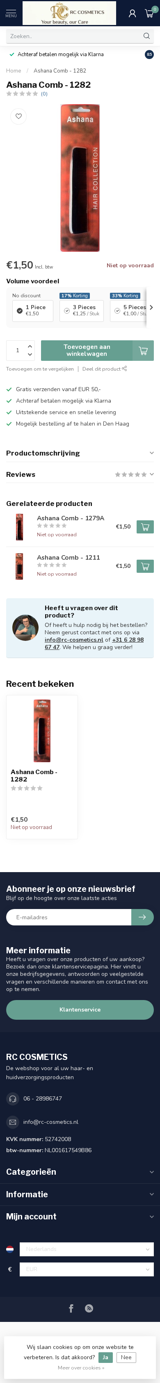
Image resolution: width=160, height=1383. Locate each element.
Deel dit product (102, 368)
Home (13, 71)
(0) (44, 93)
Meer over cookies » (81, 1367)
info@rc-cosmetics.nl (74, 640)
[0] (149, 13)
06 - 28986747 (42, 1099)
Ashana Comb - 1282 (60, 71)
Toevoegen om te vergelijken (40, 368)
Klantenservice (80, 1010)
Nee (126, 1357)
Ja (105, 1357)
